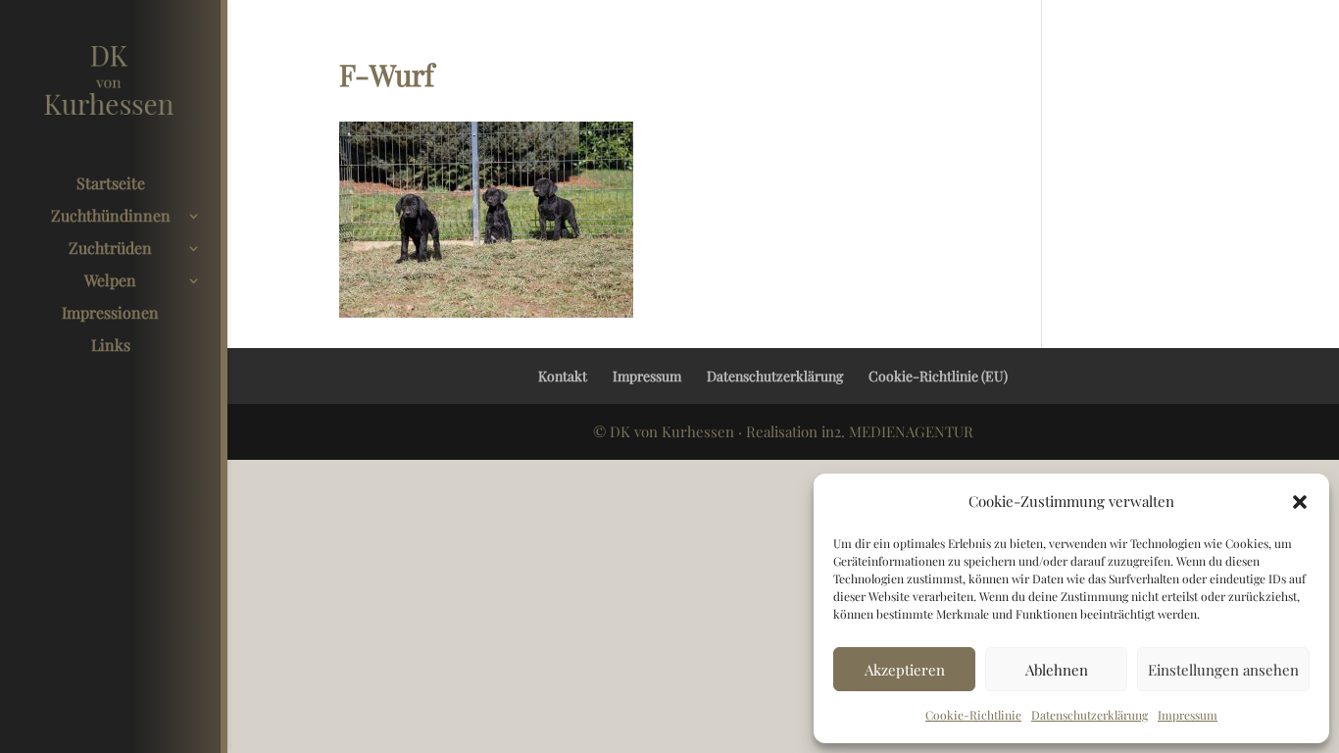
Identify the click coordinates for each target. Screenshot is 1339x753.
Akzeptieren (905, 669)
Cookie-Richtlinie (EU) (938, 376)
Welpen (110, 282)
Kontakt (562, 376)
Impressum (1187, 715)
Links (110, 346)
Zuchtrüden (110, 249)
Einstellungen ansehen (1223, 669)
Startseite (110, 184)
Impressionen (110, 314)
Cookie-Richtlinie (973, 715)
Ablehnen (1056, 669)
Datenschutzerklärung (1089, 715)
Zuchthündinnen (111, 217)
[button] (1300, 502)
